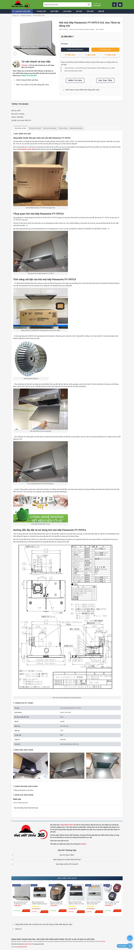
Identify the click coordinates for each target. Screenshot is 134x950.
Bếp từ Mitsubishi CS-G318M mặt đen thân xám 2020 (39, 903)
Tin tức (79, 11)
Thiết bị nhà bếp (26, 15)
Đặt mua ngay (105, 49)
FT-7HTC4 (101, 29)
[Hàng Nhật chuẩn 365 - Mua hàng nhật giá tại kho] (26, 4)
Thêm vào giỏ (45, 911)
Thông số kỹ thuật (35, 128)
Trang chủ (41, 11)
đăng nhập (23, 808)
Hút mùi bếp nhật (38, 15)
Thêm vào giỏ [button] (26, 910)
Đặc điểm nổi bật (20, 128)
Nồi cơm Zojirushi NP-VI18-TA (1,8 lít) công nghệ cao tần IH (56, 903)
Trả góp (90, 11)
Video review (63, 128)
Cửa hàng (67, 11)
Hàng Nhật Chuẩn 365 (28, 944)
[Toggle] (14, 80)
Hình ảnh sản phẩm (50, 128)
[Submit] (88, 4)
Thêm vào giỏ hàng (75, 49)
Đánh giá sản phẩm (76, 128)
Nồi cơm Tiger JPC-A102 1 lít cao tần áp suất (112, 902)
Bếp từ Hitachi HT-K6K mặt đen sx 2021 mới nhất (76, 902)
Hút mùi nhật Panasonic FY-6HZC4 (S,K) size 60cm (21, 903)
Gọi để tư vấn (97, 4)
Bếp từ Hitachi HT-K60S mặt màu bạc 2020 (93, 902)
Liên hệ (101, 11)
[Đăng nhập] (114, 4)
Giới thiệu (54, 11)
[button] (120, 4)
